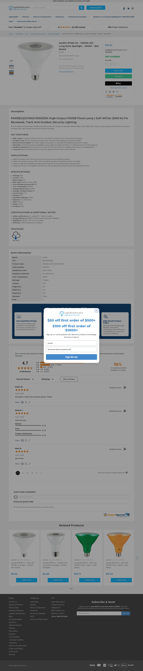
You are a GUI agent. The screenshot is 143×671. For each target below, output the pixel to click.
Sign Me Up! (71, 357)
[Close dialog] (96, 311)
